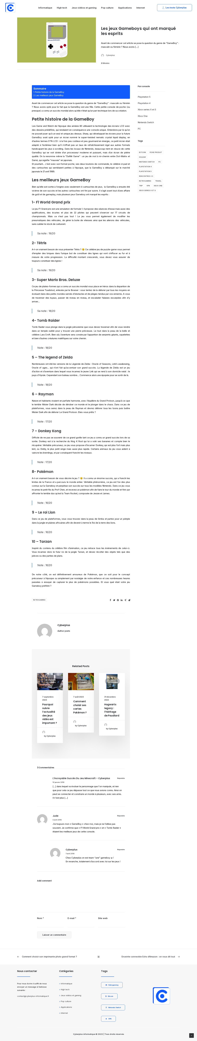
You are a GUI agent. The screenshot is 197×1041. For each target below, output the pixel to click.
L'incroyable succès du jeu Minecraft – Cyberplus (81, 778)
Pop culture (107, 7)
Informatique (45, 7)
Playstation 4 (144, 103)
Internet (140, 7)
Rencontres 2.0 (146, 176)
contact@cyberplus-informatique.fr (33, 996)
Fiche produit (156, 152)
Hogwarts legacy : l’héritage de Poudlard (111, 710)
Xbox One (143, 116)
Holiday (142, 157)
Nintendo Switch (146, 122)
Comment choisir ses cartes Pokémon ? (80, 707)
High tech (62, 7)
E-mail (72, 918)
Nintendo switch (147, 162)
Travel (158, 181)
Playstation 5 (144, 96)
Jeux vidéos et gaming (84, 7)
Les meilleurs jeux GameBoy (49, 95)
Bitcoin (142, 152)
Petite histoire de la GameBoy (49, 92)
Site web (103, 918)
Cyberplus (110, 55)
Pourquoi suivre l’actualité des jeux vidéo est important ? (49, 714)
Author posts (64, 631)
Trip (141, 186)
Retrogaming (39, 600)
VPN (148, 186)
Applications (125, 7)
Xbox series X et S (147, 109)
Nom (40, 918)
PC (139, 128)
